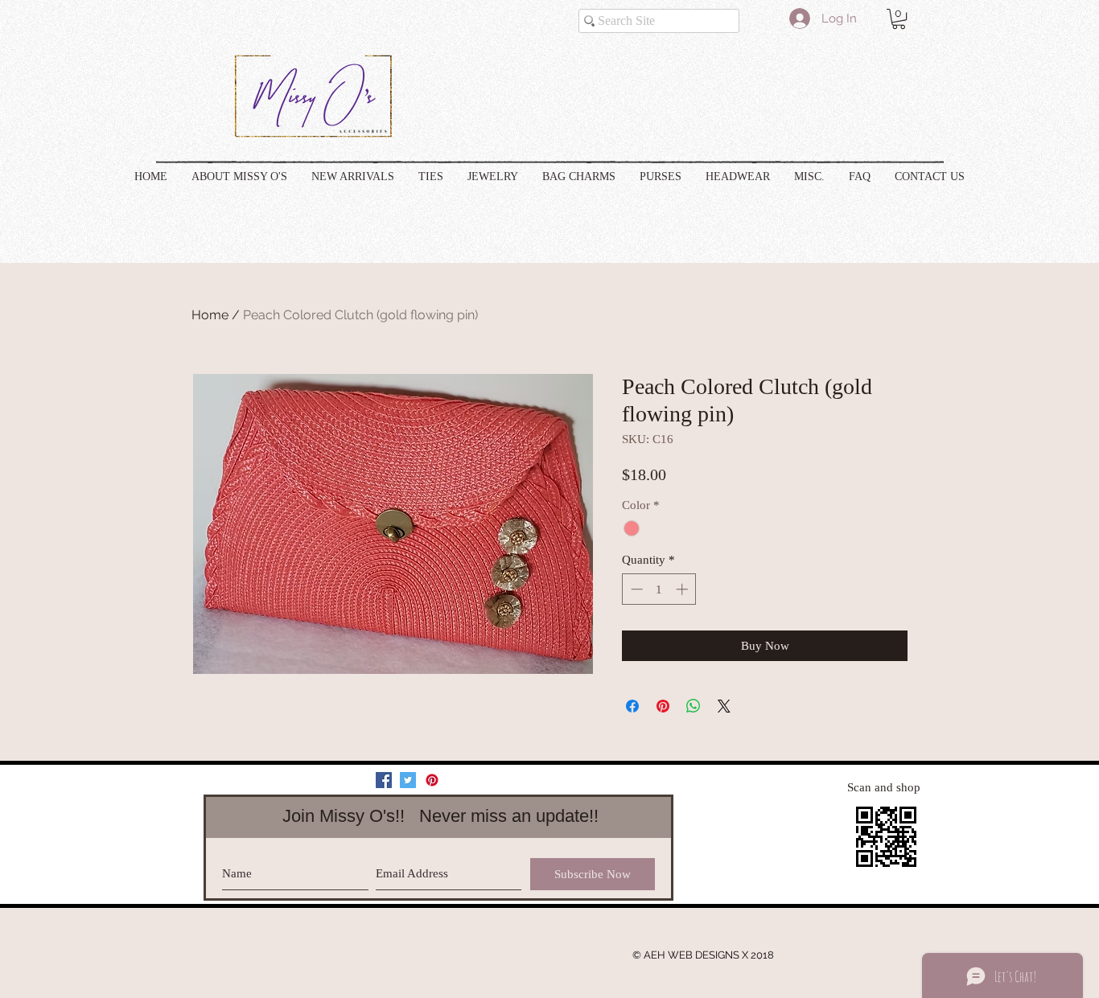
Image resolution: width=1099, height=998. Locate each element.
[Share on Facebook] (632, 706)
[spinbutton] (659, 589)
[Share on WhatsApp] (693, 706)
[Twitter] (408, 780)
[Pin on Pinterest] (663, 706)
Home (209, 314)
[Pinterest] (432, 780)
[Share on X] (724, 706)
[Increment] (683, 589)
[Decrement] (635, 589)
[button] (899, 19)
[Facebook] (384, 780)
